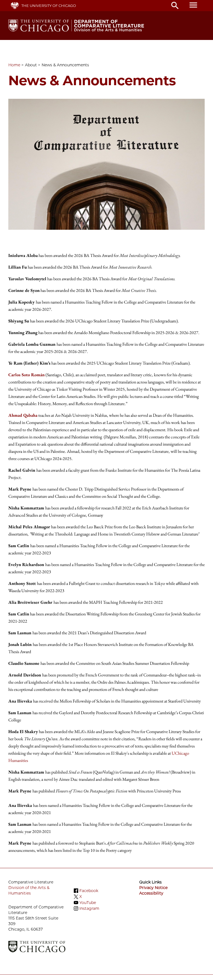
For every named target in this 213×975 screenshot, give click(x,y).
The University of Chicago (48, 5)
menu (193, 5)
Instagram (89, 908)
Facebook (88, 890)
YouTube (87, 902)
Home (14, 64)
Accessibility (151, 893)
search (175, 6)
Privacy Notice (153, 887)
